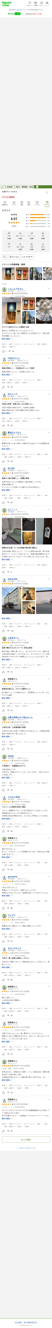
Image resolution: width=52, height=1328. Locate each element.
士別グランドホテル (9, 191)
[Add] (47, 192)
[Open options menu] (48, 288)
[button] (8, 273)
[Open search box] (4, 256)
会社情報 (18, 1322)
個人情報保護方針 (30, 1322)
